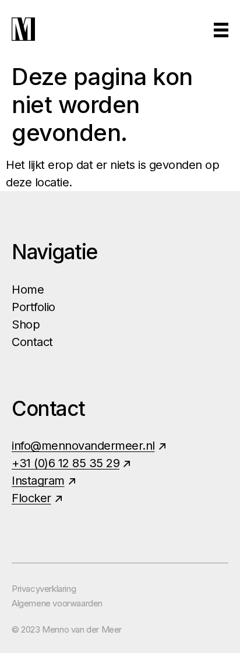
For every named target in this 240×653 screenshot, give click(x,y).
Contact (32, 342)
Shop (26, 324)
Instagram (38, 481)
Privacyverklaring (44, 588)
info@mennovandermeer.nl (83, 446)
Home (28, 290)
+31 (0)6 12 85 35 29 (65, 463)
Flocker (31, 498)
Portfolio (33, 307)
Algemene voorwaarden (57, 603)
